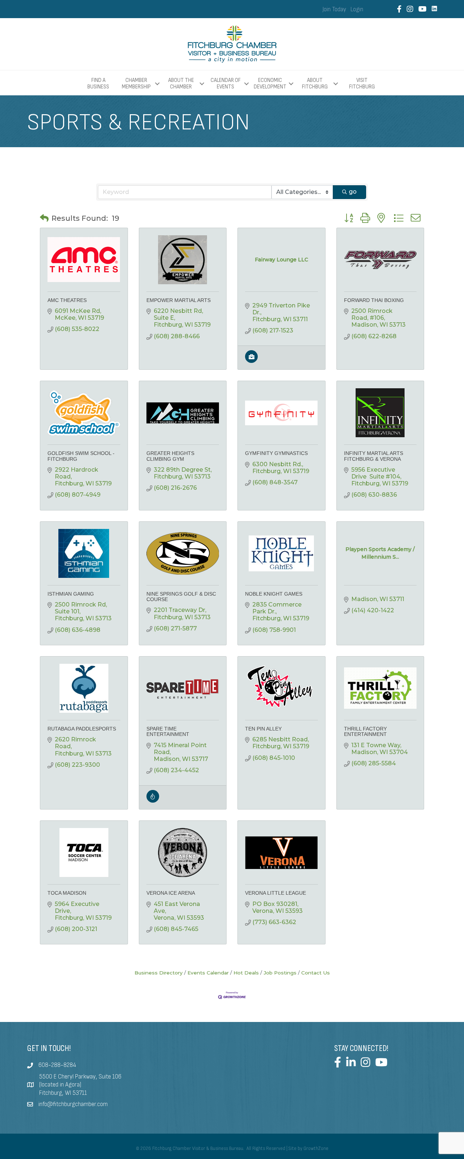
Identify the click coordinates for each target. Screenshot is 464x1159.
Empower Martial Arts (178, 300)
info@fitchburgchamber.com (73, 1104)
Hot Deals (246, 973)
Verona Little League (275, 893)
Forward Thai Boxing (374, 300)
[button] (44, 218)
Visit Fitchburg (362, 83)
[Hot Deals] (152, 800)
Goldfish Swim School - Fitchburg (81, 455)
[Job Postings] (251, 360)
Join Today (334, 9)
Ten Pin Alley (263, 729)
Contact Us (315, 973)
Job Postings (280, 973)
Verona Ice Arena (170, 893)
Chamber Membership (136, 83)
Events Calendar (208, 973)
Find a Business (98, 83)
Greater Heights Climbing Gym (170, 455)
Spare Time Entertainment (167, 731)
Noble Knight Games (273, 594)
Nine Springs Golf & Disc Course (181, 596)
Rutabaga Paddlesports (81, 729)
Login (357, 9)
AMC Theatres (67, 300)
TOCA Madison (66, 893)
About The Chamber (181, 83)
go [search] (353, 191)
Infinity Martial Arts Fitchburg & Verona (373, 455)
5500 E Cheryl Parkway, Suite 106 (80, 1076)
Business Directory (158, 973)
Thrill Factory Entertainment (365, 731)
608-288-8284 (57, 1065)
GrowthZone (315, 1148)
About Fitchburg (315, 83)
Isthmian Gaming (70, 594)
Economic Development (270, 83)
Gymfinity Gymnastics (276, 453)
